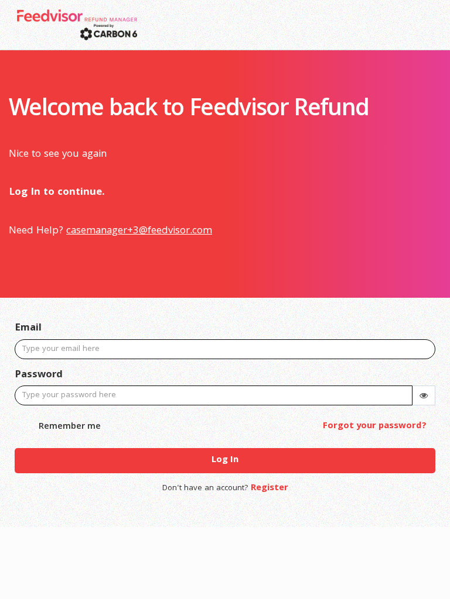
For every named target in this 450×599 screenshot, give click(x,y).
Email (28, 328)
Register (269, 488)
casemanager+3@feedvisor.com (139, 231)
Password (39, 375)
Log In (225, 460)
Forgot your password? (375, 426)
